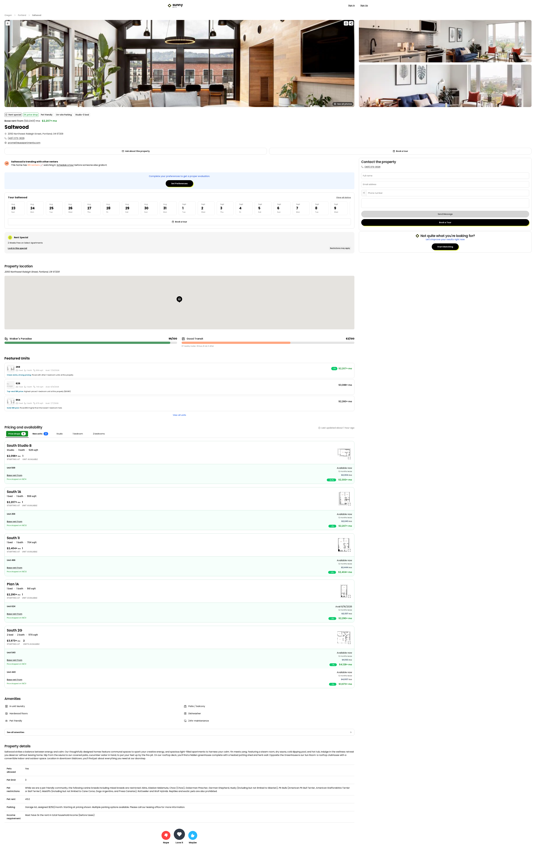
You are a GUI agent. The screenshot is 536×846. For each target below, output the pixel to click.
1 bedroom (78, 433)
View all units (179, 415)
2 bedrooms (99, 433)
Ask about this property (137, 151)
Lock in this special (17, 248)
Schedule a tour (65, 165)
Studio (60, 433)
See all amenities (15, 732)
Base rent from (14, 475)
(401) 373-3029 (16, 138)
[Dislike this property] (165, 835)
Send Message (445, 214)
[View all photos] (179, 63)
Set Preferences (179, 183)
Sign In (351, 5)
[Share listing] (351, 23)
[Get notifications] (346, 23)
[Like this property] (192, 835)
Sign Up (364, 5)
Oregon (8, 15)
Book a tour (402, 151)
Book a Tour (445, 222)
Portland (22, 15)
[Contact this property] (179, 834)
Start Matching (445, 246)
